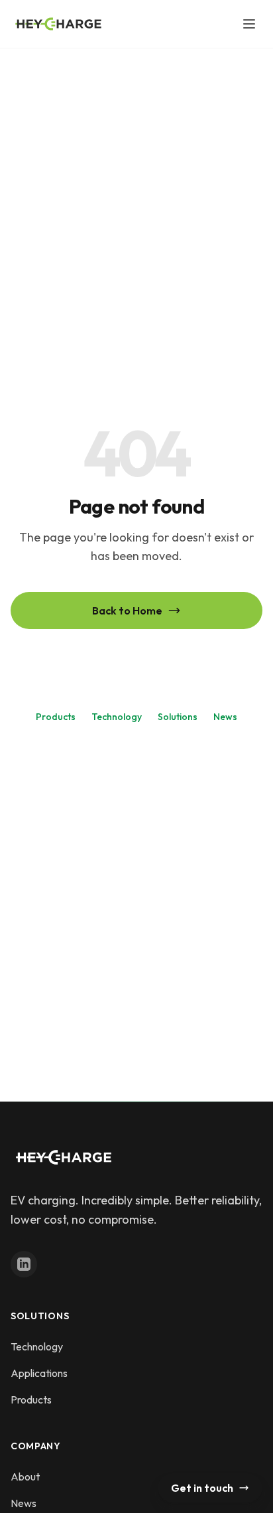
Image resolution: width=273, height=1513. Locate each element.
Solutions (177, 717)
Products (56, 717)
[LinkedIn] (24, 1264)
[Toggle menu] (249, 24)
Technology (116, 717)
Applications (39, 1373)
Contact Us (136, 659)
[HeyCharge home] (58, 24)
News (225, 717)
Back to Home (127, 610)
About (25, 1476)
